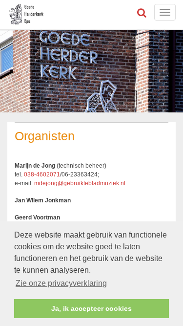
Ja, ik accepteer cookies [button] (91, 308)
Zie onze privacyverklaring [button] (61, 283)
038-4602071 (42, 174)
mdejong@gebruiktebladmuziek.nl (79, 183)
